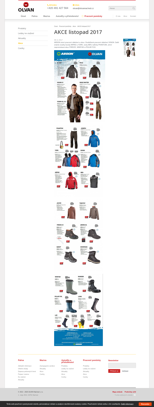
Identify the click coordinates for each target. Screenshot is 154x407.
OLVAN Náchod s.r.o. (35, 392)
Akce (125, 16)
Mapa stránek (117, 392)
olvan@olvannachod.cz (83, 8)
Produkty (22, 28)
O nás (118, 16)
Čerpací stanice (23, 374)
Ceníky (21, 48)
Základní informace (24, 366)
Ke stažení (22, 377)
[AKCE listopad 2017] (129, 48)
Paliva (34, 16)
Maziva (46, 16)
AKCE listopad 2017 (84, 26)
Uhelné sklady (23, 369)
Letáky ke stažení (26, 33)
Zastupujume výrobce (47, 366)
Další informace (127, 404)
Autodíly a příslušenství (67, 16)
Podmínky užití (130, 392)
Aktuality (22, 38)
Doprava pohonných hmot (27, 371)
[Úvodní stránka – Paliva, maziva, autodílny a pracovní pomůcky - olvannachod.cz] (26, 7)
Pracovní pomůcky (93, 16)
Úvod (23, 16)
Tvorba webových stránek (124, 395)
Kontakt (133, 16)
